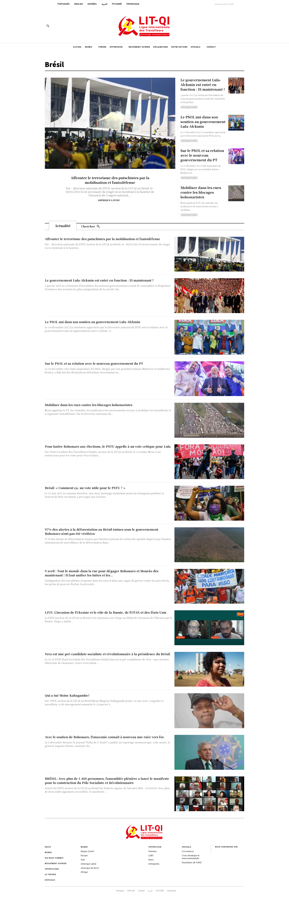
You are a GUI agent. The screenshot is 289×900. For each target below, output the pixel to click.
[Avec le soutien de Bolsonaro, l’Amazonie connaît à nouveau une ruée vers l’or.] (209, 752)
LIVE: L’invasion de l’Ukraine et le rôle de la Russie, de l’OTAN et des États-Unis (105, 612)
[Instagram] (226, 26)
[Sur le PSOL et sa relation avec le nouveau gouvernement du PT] (236, 156)
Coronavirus (188, 851)
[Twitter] (234, 26)
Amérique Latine (109, 200)
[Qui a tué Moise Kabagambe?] (209, 710)
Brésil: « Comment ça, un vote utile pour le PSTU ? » (85, 488)
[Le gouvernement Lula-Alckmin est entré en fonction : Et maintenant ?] (236, 86)
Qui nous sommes (54, 858)
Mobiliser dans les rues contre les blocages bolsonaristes (200, 192)
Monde (48, 852)
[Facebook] (219, 26)
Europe (84, 855)
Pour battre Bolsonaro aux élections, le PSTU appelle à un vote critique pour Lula (108, 446)
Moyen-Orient (87, 851)
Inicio (48, 847)
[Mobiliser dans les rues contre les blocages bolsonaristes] (236, 193)
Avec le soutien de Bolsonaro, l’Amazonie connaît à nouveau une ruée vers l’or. (104, 737)
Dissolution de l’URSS (192, 862)
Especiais (50, 880)
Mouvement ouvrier (56, 863)
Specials (186, 847)
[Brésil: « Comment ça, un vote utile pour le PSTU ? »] (209, 503)
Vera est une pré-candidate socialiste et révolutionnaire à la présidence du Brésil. (108, 654)
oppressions (52, 869)
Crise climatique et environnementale (190, 857)
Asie (83, 859)
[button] (48, 26)
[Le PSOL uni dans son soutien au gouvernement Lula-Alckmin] (236, 123)
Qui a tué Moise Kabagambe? (67, 695)
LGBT (151, 855)
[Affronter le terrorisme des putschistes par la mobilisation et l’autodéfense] (110, 123)
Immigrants (154, 863)
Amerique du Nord (90, 868)
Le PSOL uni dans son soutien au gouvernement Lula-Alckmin (202, 122)
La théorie (50, 874)
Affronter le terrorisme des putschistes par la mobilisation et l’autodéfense (110, 180)
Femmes (153, 851)
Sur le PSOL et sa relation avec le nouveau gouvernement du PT (202, 155)
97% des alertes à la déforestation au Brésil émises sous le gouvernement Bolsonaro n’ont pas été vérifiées (101, 531)
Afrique (84, 872)
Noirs (151, 859)
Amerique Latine (88, 863)
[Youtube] (241, 26)
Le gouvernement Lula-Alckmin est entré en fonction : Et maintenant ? (202, 84)
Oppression (155, 847)
